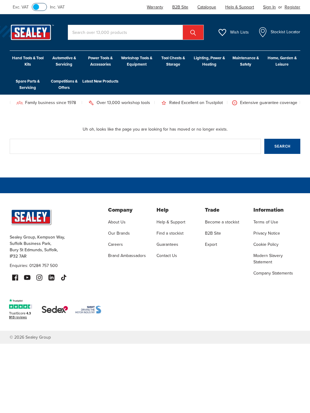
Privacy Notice (266, 233)
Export (211, 244)
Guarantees (167, 244)
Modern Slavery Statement (268, 258)
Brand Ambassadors (127, 255)
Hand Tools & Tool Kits (28, 61)
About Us (117, 222)
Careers (115, 244)
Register (292, 7)
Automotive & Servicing (64, 61)
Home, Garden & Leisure (282, 61)
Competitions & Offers (64, 84)
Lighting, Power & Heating (209, 61)
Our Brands (119, 233)
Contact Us (167, 255)
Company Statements (273, 273)
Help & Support (171, 222)
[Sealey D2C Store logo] (55, 217)
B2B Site (213, 233)
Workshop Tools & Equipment (136, 61)
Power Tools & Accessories (100, 61)
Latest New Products (100, 81)
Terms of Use (265, 222)
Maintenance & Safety (245, 61)
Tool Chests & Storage (173, 61)
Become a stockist (222, 222)
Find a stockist (170, 233)
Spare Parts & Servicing (28, 84)
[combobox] (136, 32)
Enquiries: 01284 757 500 (34, 265)
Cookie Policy (266, 244)
